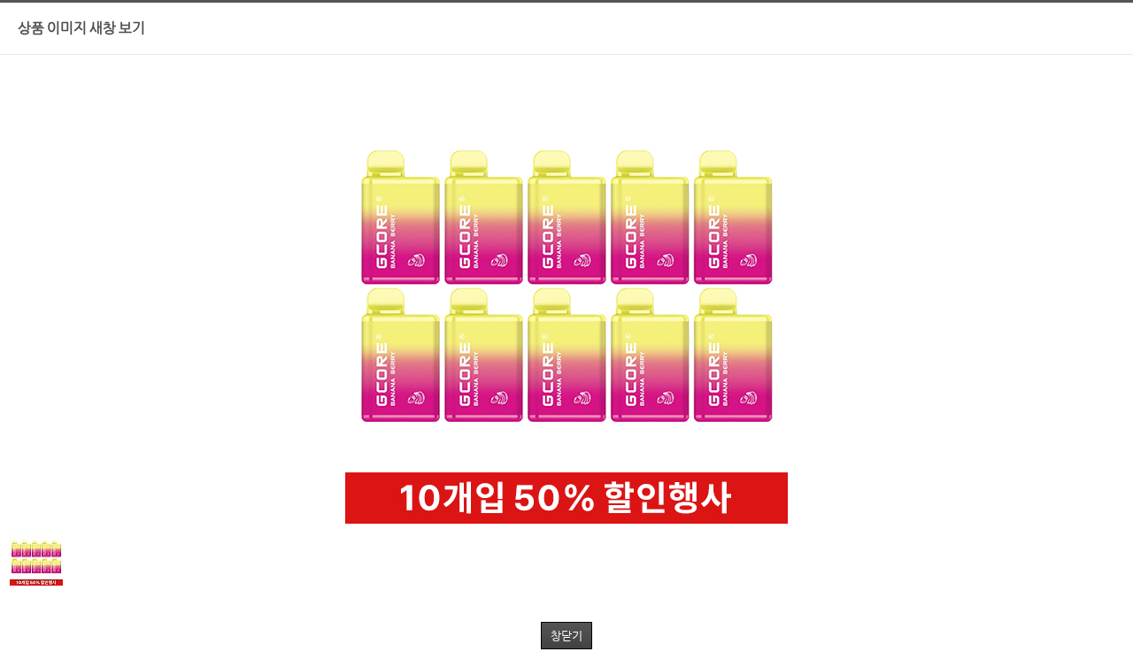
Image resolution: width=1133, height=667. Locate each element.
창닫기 (566, 635)
